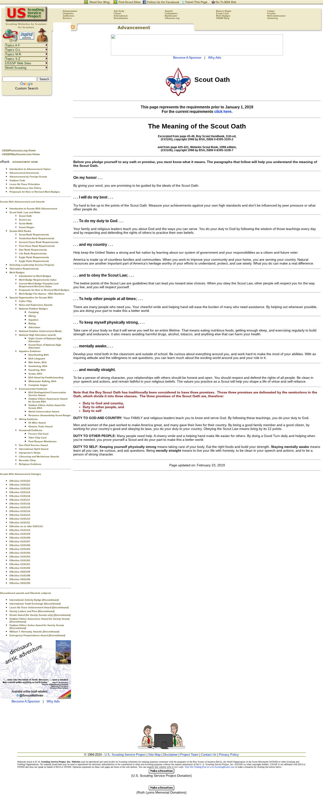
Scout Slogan (26, 227)
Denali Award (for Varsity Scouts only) (39, 615)
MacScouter (171, 16)
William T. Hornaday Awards (34, 631)
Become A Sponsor (26, 701)
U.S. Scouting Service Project (125, 754)
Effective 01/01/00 (19, 568)
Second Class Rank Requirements (38, 242)
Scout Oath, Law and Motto (24, 212)
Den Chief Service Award (33, 445)
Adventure (34, 327)
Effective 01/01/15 (19, 507)
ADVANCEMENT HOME (25, 162)
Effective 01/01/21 (19, 484)
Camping (33, 312)
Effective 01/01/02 (19, 560)
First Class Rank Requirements (37, 246)
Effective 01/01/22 (19, 481)
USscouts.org (172, 18)
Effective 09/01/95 (19, 583)
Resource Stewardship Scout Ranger (49, 415)
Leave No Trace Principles (24, 184)
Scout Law (25, 219)
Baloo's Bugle (223, 11)
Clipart (117, 13)
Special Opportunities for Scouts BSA (31, 297)
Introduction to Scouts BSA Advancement (33, 208)
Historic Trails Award (40, 426)
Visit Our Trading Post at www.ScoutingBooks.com (209, 767)
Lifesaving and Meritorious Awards (39, 456)
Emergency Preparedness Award (37, 635)
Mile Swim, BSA (37, 362)
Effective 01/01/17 (19, 500)
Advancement (70, 11)
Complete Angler (38, 385)
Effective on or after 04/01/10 (26, 526)
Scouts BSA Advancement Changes (20, 474)
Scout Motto (25, 223)
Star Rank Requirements (33, 249)
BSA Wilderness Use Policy (25, 188)
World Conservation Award (43, 411)
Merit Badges (223, 16)
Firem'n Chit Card (38, 433)
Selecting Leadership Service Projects (31, 265)
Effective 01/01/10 (19, 530)
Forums (271, 13)
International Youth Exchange (35, 603)
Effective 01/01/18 (19, 496)
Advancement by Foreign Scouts (28, 176)
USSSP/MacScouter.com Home (21, 154)
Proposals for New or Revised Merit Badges (34, 191)
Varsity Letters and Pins (31, 611)
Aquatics (33, 319)
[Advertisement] (35, 121)
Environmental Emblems (33, 389)
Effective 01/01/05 (19, 549)
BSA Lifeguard (36, 358)
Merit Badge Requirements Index (38, 279)
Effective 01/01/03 (19, 556)
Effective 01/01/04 (19, 553)
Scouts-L (67, 18)
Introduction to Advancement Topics (30, 169)
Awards (169, 11)
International (120, 16)
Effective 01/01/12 (19, 518)
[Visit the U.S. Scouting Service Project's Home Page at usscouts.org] (26, 21)
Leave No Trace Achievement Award (39, 607)
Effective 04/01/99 (19, 571)
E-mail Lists (222, 13)
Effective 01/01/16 (19, 503)
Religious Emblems (30, 464)
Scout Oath (25, 216)
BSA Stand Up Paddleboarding (45, 377)
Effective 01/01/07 (19, 541)
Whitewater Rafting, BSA (42, 381)
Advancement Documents (24, 173)
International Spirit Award (33, 449)
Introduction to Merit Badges (35, 276)
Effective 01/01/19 (19, 492)
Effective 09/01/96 (19, 579)
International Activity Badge (34, 600)
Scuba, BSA (35, 373)
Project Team (189, 754)
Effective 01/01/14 (19, 511)
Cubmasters (171, 13)
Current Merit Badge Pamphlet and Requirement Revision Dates (38, 285)
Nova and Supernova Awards (35, 305)
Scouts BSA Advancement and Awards (22, 201)
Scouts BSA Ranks (20, 231)
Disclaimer (170, 754)
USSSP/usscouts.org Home (19, 150)
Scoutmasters (121, 18)
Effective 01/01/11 (19, 522)
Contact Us (208, 754)
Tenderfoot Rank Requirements (36, 238)
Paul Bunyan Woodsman (42, 441)
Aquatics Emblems (30, 351)
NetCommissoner (276, 16)
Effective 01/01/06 (19, 545)
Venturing (272, 18)
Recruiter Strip (27, 460)
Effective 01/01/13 (19, 515)
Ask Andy (119, 11)
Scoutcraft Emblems (30, 430)
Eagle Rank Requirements (34, 257)
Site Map (154, 754)
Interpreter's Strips (29, 452)
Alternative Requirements (24, 268)
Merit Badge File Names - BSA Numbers (42, 293)
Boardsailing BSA (38, 354)
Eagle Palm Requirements (34, 261)
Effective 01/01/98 (19, 575)
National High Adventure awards (37, 335)
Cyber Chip (25, 301)
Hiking (32, 316)
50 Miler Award (37, 422)
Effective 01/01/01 (19, 564)
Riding (32, 323)
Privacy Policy (229, 754)
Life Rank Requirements (33, 253)
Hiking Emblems (28, 419)
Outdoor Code (17, 180)
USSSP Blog (222, 18)
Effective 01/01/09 (19, 534)
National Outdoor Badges (33, 308)
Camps (271, 11)
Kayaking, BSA (37, 370)
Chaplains (68, 13)
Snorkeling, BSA (37, 366)
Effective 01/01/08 (19, 537)
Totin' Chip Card (37, 437)
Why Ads (53, 701)
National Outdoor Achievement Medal (40, 331)
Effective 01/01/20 (19, 488)
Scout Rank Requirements (34, 234)
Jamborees (68, 16)
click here (222, 111)
